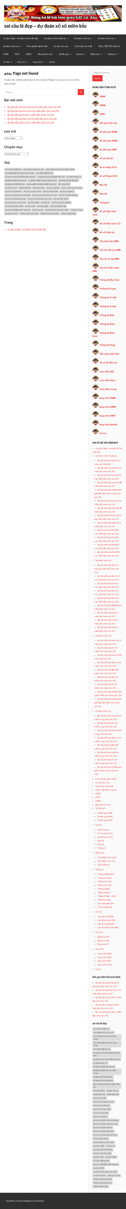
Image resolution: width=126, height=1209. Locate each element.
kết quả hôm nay (45, 54)
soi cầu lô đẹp (42, 206)
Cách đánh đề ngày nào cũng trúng (19, 173)
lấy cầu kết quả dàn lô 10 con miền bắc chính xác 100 (33, 111)
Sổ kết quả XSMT (108, 149)
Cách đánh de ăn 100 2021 (33, 169)
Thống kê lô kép (108, 306)
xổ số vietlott (106, 158)
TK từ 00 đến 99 (108, 362)
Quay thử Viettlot (105, 964)
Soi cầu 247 (45, 203)
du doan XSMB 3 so (74, 177)
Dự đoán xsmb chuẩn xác (55, 38)
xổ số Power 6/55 (109, 176)
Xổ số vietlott (103, 829)
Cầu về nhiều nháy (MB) (107, 927)
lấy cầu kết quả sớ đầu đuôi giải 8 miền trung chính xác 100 (108, 771)
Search (97, 78)
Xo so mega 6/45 (108, 167)
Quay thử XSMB (108, 398)
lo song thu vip (11, 188)
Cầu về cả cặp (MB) (109, 258)
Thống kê (111, 54)
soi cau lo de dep (52, 188)
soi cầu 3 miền (33, 203)
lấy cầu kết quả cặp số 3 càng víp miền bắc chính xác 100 (106, 569)
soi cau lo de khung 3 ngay (71, 188)
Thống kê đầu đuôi (68, 214)
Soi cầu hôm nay (61, 46)
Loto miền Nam (107, 380)
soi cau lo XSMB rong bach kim (40, 199)
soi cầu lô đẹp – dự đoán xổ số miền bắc (45, 26)
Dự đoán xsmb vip (82, 38)
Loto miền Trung (108, 389)
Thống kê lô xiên (108, 297)
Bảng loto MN (103, 940)
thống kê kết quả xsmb (29, 214)
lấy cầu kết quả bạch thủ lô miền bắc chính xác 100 (32, 118)
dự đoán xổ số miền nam (15, 184)
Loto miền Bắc (107, 371)
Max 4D (103, 193)
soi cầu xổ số (37, 210)
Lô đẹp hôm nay (25, 188)
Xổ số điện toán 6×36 (106, 857)
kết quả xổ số (64, 184)
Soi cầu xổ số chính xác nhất (57, 210)
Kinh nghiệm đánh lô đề (37, 46)
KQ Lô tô (21, 62)
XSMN (28, 54)
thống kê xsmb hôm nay (49, 214)
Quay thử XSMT (107, 415)
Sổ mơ (52, 62)
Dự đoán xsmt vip (11, 46)
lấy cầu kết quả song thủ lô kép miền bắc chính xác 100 (34, 107)
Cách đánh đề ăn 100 (44, 173)
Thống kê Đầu (107, 315)
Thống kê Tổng (107, 345)
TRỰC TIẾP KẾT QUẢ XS (109, 46)
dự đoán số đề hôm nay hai (16, 181)
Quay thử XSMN (108, 406)
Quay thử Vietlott (108, 424)
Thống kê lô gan (108, 288)
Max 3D (103, 184)
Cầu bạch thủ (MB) (109, 241)
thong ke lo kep (77, 210)
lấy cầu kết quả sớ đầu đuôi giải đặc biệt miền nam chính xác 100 (108, 703)
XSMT (17, 54)
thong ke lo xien (11, 214)
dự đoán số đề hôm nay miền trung (43, 181)
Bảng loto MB (103, 937)
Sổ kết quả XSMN (108, 140)
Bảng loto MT (103, 944)
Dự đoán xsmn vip (106, 38)
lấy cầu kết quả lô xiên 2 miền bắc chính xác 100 (30, 114)
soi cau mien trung (60, 199)
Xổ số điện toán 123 (110, 223)
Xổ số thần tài (107, 232)
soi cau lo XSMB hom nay (68, 195)
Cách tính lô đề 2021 (13, 169)
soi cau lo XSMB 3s (67, 191)
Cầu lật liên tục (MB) (110, 250)
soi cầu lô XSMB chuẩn (14, 206)
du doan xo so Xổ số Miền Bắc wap (51, 177)
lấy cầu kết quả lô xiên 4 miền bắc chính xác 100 (30, 122)
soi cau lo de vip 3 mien (32, 191)
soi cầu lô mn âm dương (61, 203)
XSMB (5, 54)
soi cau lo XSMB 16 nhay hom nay (18, 195)
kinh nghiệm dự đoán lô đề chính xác (42, 184)
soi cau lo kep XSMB (50, 191)
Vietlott (79, 54)
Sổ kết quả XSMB (108, 131)
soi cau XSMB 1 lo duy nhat (15, 203)
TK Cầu (6, 62)
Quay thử (37, 62)
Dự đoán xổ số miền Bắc (68, 181)
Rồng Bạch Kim (38, 188)
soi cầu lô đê (30, 206)
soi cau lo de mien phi (13, 191)
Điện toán (95, 54)
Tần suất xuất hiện (109, 353)
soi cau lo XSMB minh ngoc (15, 199)
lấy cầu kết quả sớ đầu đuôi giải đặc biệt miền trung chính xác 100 (108, 493)
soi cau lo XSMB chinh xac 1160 (44, 195)
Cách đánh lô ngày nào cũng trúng (60, 169)
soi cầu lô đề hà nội (58, 206)
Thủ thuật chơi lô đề (83, 46)
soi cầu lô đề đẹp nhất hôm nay (17, 210)
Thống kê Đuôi (107, 324)
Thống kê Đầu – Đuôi (106, 896)
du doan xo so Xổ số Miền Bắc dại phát (20, 177)
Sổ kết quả (63, 54)
